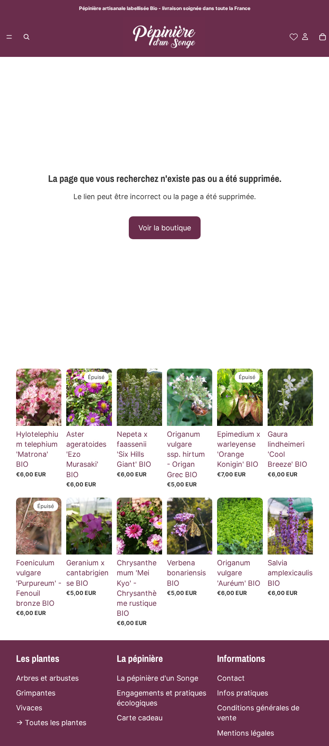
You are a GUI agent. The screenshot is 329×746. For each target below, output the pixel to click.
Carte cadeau (139, 718)
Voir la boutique (164, 228)
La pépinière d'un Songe (157, 677)
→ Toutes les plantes (51, 722)
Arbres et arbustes (47, 677)
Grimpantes (35, 693)
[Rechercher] (26, 37)
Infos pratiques (242, 693)
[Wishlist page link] (294, 37)
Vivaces (29, 708)
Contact (231, 677)
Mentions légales (245, 732)
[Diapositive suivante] (254, 397)
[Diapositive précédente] (226, 397)
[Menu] (9, 37)
